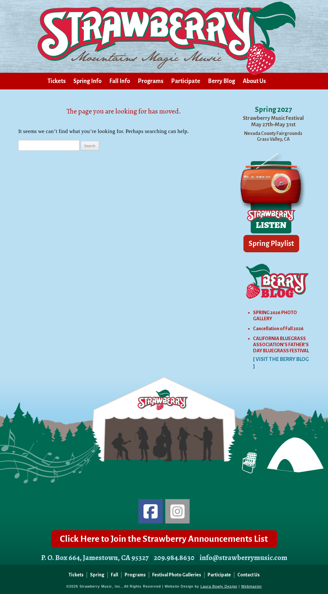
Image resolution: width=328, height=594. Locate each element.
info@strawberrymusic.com (243, 558)
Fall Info (119, 81)
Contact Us (248, 574)
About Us (254, 81)
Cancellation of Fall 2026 (278, 328)
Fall (114, 574)
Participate (185, 81)
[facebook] (150, 511)
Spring (97, 574)
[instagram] (177, 511)
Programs (150, 81)
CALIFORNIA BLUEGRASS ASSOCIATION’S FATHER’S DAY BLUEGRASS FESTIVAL (281, 344)
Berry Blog (221, 81)
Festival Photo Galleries (176, 574)
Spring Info (87, 81)
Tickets (56, 81)
